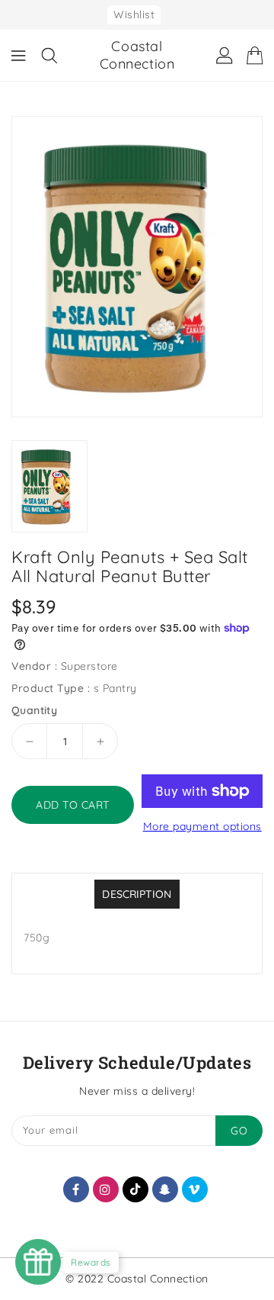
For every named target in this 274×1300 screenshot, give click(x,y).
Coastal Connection (137, 54)
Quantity (34, 710)
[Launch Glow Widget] (38, 1262)
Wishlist (134, 14)
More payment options (202, 826)
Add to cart (73, 805)
